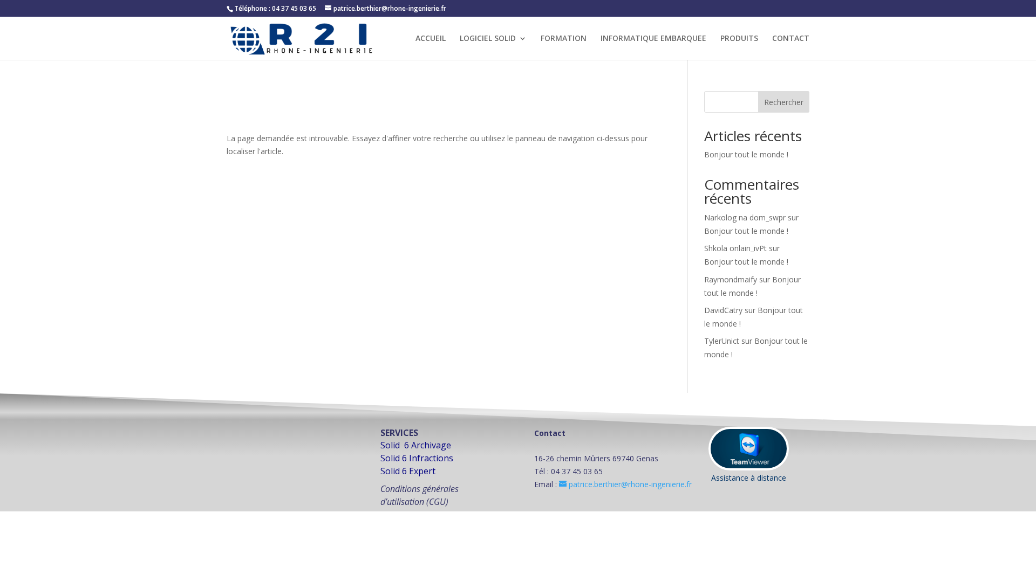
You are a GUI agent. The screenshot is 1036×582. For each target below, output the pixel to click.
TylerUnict (721, 341)
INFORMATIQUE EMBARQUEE (653, 38)
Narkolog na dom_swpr (745, 217)
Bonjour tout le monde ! (746, 154)
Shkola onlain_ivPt (735, 248)
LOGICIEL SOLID (488, 38)
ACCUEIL (430, 38)
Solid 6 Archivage (415, 445)
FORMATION (564, 38)
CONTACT (790, 38)
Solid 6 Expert (407, 471)
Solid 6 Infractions (416, 458)
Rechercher (783, 102)
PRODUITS (739, 38)
